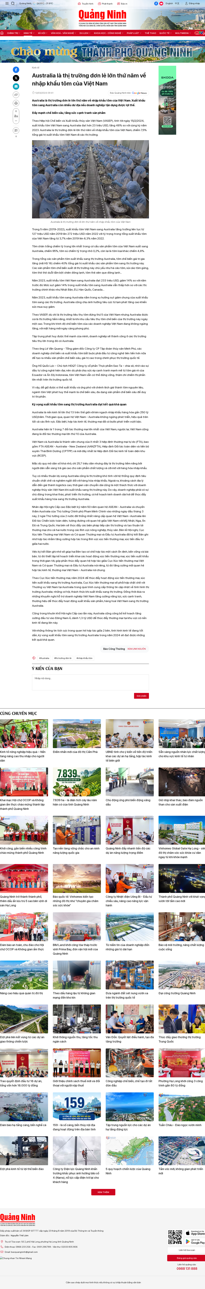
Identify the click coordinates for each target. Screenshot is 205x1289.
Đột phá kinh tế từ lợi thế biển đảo (22, 1169)
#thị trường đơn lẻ (62, 658)
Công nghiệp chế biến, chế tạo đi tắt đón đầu (129, 1083)
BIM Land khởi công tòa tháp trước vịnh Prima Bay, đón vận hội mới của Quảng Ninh (75, 949)
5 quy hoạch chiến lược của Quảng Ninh (128, 1171)
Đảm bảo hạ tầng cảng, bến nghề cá (23, 1125)
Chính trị (12, 33)
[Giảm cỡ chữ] (16, 121)
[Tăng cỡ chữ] (16, 111)
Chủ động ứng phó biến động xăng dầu (128, 802)
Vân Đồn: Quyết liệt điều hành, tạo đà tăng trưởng (130, 1039)
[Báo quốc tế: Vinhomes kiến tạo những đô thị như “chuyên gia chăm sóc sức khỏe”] (77, 878)
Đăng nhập (194, 3)
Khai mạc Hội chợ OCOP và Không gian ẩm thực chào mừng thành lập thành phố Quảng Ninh (22, 804)
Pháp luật (133, 33)
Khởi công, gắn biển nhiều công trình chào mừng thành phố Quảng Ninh (23, 850)
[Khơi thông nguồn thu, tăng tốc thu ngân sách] (77, 1019)
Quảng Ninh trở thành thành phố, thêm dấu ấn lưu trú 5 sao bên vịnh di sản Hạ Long (23, 901)
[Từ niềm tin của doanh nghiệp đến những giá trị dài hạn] (130, 926)
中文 (177, 3)
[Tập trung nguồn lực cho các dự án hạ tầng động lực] (130, 1106)
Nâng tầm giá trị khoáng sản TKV (127, 1221)
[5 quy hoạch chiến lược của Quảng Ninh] (130, 1150)
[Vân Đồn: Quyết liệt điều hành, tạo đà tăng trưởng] (130, 1019)
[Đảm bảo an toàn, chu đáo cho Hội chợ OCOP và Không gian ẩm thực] (24, 926)
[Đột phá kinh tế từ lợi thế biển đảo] (24, 1150)
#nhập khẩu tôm (84, 658)
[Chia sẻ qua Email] (16, 86)
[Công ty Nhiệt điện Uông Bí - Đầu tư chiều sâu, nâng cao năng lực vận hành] (130, 878)
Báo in (124, 3)
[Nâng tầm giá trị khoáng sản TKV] (130, 1203)
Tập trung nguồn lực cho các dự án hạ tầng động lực (128, 1127)
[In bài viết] (16, 103)
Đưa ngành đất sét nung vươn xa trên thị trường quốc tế (127, 995)
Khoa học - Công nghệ (107, 33)
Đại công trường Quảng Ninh (177, 993)
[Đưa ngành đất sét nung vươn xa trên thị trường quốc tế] (130, 975)
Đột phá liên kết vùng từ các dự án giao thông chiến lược (22, 1039)
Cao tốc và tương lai (66, 1270)
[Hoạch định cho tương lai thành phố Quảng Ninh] (130, 1251)
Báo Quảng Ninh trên (120, 93)
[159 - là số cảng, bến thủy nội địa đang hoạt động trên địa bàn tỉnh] (77, 1106)
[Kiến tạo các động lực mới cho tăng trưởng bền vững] (24, 1251)
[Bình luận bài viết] (16, 130)
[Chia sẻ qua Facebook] (16, 70)
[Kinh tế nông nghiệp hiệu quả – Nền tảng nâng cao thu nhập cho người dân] (24, 733)
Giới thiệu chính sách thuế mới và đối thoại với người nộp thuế (76, 1083)
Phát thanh (107, 3)
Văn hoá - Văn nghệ (62, 33)
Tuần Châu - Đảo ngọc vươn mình (180, 1125)
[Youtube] (161, 3)
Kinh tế (28, 33)
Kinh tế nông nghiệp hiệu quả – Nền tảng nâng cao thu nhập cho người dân (22, 756)
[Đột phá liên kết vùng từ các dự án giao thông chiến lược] (24, 1019)
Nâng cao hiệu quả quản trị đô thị (21, 993)
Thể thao (150, 33)
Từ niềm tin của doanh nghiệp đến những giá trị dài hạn (127, 947)
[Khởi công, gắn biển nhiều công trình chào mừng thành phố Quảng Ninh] (24, 830)
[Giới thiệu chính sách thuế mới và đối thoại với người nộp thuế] (77, 1062)
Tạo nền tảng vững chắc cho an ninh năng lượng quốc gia (76, 850)
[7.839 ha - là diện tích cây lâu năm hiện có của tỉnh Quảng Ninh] (77, 781)
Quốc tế (164, 33)
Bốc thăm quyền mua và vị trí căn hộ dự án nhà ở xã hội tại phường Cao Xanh (76, 1226)
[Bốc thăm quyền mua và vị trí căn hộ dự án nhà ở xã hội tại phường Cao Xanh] (77, 1203)
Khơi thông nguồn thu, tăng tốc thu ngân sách (75, 1039)
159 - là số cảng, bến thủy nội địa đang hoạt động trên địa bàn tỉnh (74, 1127)
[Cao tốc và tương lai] (77, 1251)
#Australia (44, 658)
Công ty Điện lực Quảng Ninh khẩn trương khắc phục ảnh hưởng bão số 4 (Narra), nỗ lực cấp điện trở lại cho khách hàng (76, 1175)
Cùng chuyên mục (18, 713)
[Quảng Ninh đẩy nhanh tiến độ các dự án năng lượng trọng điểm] (130, 830)
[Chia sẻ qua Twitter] (16, 78)
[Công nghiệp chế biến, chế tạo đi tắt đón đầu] (130, 1062)
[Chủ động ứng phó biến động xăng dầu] (130, 781)
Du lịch (84, 33)
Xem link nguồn (136, 649)
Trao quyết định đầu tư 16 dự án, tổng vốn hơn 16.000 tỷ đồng (21, 1083)
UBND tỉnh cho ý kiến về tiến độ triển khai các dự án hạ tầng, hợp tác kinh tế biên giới (129, 756)
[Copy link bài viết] (16, 95)
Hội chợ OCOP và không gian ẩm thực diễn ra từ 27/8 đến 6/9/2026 (22, 1224)
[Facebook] (156, 3)
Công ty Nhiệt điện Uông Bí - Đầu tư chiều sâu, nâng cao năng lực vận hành (129, 901)
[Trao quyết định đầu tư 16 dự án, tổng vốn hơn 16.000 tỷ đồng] (24, 1062)
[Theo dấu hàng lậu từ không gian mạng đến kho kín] (77, 975)
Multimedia (182, 33)
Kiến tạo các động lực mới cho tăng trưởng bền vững (22, 1272)
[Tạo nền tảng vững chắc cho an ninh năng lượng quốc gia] (77, 830)
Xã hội (41, 33)
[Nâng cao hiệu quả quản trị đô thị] (24, 975)
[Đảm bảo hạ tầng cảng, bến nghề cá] (24, 1106)
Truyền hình (87, 3)
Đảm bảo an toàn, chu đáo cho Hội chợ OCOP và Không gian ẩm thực (22, 947)
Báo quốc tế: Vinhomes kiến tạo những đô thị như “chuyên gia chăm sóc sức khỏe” (75, 901)
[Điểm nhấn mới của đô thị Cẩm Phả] (77, 733)
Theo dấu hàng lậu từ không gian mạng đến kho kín (74, 995)
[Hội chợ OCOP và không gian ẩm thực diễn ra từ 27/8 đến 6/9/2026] (24, 1203)
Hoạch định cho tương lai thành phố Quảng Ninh (129, 1272)
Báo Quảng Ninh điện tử (102, 18)
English (169, 3)
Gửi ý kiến (141, 696)
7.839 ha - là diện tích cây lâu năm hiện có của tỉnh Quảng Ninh (75, 802)
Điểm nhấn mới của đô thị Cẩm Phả (75, 752)
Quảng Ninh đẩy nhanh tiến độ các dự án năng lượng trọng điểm (128, 850)
